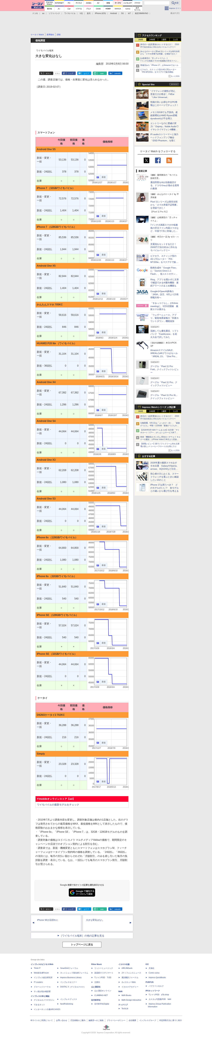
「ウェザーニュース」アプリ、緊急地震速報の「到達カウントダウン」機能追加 (164, 318)
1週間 (163, 40)
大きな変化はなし (94, 920)
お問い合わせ (61, 1020)
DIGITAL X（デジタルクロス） (73, 987)
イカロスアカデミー (130, 987)
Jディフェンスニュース (131, 973)
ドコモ (35, 13)
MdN (120, 991)
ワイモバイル (69, 13)
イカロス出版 (124, 964)
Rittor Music (96, 964)
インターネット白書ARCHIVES (47, 1009)
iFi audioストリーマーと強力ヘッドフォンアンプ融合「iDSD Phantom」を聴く (164, 137)
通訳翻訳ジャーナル (130, 977)
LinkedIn (117, 73)
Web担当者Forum (41, 973)
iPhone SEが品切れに (47, 920)
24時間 (152, 40)
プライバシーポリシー (116, 1020)
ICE (147, 964)
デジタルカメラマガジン (44, 1000)
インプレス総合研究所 (43, 977)
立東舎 (97, 982)
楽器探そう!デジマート (103, 973)
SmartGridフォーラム (69, 968)
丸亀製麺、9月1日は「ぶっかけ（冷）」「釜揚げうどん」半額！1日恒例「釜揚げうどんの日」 (160, 425)
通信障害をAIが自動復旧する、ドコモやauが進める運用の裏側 (164, 185)
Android (113, 13)
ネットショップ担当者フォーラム (74, 973)
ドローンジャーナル (42, 987)
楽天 (89, 13)
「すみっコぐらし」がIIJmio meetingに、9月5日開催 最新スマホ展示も (164, 306)
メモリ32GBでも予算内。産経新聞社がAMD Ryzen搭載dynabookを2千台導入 (164, 115)
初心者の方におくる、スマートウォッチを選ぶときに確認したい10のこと (164, 476)
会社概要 (132, 1020)
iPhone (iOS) (100, 13)
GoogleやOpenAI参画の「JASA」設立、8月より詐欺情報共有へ (164, 294)
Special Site (148, 84)
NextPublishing (66, 1004)
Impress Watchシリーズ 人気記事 (159, 407)
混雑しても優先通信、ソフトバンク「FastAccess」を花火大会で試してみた (164, 334)
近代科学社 (96, 1000)
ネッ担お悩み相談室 (42, 991)
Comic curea (154, 973)
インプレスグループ (147, 1020)
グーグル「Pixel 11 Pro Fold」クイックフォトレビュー (164, 369)
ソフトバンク (54, 13)
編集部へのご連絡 (96, 1020)
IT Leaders (38, 982)
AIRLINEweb (127, 968)
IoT (129, 13)
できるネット (39, 1005)
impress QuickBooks (157, 977)
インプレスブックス (68, 999)
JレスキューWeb (129, 982)
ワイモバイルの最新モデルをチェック (58, 804)
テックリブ (123, 1005)
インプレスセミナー (68, 982)
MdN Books (126, 995)
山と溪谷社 (96, 987)
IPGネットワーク (153, 991)
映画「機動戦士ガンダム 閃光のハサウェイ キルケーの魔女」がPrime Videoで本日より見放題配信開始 (160, 439)
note (102, 73)
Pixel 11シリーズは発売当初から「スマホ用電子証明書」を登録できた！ (164, 204)
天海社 (151, 968)
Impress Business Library (70, 977)
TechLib (125, 1008)
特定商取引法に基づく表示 (170, 1020)
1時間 (140, 40)
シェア (70, 73)
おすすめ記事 (148, 456)
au (43, 13)
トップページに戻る (82, 944)
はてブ (86, 73)
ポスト (48, 73)
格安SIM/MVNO (141, 13)
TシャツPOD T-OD (102, 977)
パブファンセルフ (156, 986)
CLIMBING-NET (101, 995)
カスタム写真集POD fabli (160, 999)
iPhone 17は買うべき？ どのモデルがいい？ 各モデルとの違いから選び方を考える (164, 487)
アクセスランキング (152, 35)
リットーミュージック (103, 968)
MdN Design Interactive (131, 1000)
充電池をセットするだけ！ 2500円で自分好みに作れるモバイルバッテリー (164, 247)
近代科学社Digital (101, 1004)
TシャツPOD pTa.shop (159, 995)
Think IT (37, 968)
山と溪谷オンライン (102, 991)
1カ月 (175, 40)
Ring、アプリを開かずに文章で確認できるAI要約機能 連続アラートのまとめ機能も (164, 282)
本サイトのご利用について (41, 1020)
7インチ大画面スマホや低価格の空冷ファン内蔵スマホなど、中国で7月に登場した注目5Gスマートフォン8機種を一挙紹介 (164, 231)
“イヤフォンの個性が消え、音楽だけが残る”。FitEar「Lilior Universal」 (163, 94)
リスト (57, 73)
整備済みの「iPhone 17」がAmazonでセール (159, 65)
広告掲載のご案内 (77, 1020)
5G (122, 13)
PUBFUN (149, 982)
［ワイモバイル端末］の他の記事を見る (82, 935)
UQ (81, 13)
